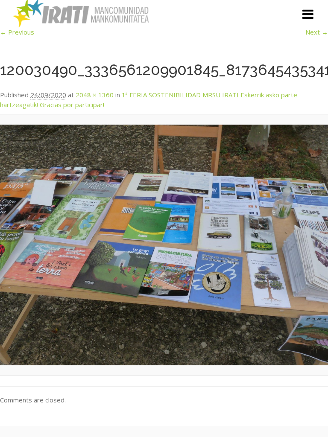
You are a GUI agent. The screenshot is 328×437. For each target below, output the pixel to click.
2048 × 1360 (95, 94)
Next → (316, 32)
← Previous (17, 32)
